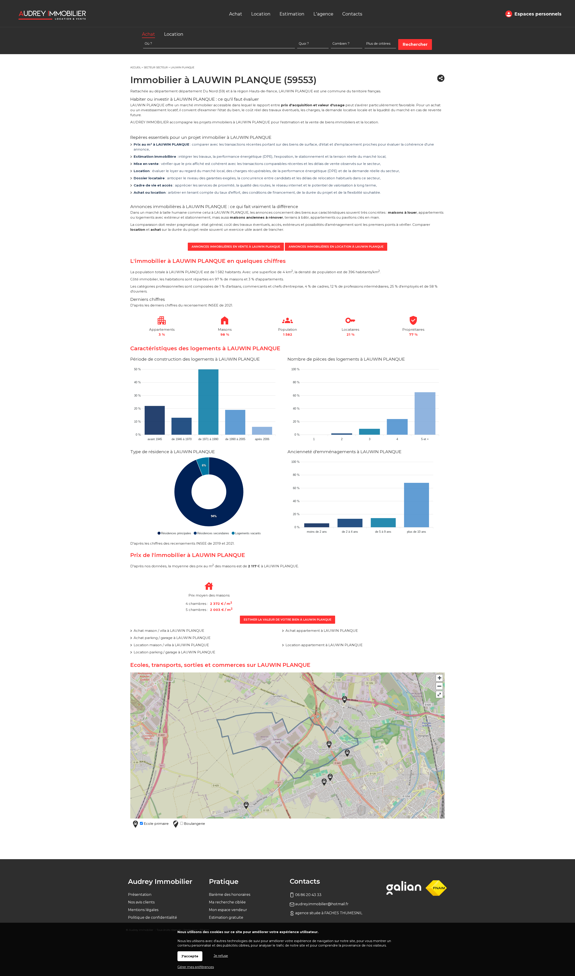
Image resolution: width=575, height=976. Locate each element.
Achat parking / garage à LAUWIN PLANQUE (172, 638)
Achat (148, 34)
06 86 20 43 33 (307, 895)
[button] (174, 533)
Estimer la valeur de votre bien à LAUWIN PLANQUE (287, 619)
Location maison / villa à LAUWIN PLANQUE (171, 645)
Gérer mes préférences (195, 967)
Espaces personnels (538, 14)
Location (173, 34)
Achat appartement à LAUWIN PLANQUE (321, 630)
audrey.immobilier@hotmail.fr (321, 904)
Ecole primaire (156, 823)
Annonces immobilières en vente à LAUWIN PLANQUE (236, 246)
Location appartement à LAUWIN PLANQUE (324, 645)
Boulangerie (194, 823)
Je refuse (221, 956)
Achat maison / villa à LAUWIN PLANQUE (169, 630)
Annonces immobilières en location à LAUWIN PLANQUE (336, 246)
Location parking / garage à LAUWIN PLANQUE (174, 652)
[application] (209, 403)
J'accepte (189, 956)
